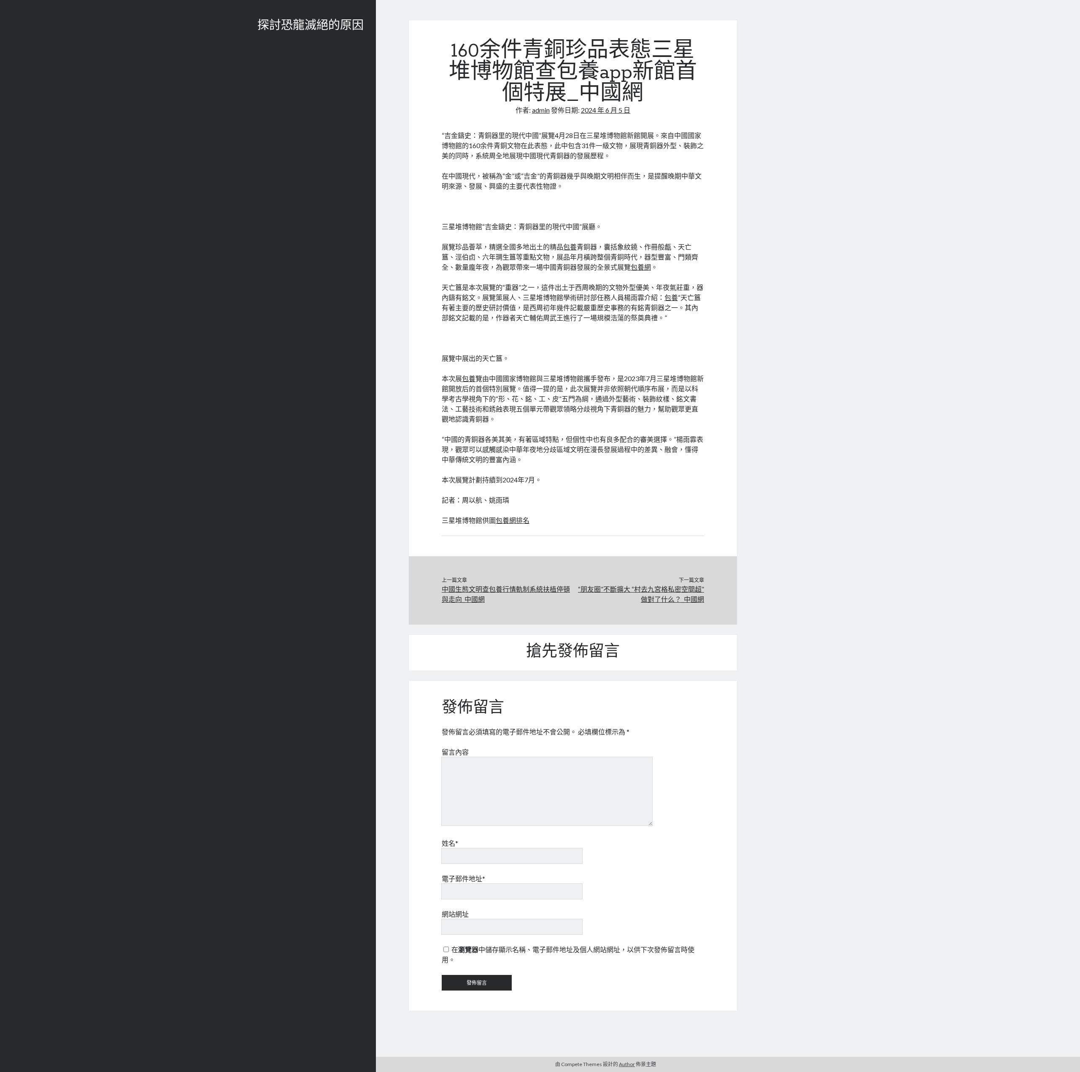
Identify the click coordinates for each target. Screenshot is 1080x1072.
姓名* (450, 843)
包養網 (641, 267)
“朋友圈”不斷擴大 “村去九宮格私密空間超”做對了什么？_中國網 (641, 594)
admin (541, 110)
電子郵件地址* (463, 878)
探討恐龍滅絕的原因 (310, 26)
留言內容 (455, 752)
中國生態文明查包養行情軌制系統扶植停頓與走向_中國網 (506, 594)
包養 (570, 247)
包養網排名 (512, 520)
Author (627, 1064)
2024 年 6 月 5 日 (605, 110)
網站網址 (455, 914)
